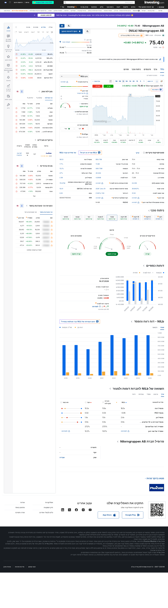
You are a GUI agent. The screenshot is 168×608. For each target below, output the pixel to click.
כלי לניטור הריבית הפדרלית (38, 11)
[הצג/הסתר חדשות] (110, 81)
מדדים (43, 27)
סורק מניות (84, 7)
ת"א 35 (50, 54)
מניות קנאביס (82, 11)
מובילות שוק (47, 91)
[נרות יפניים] (161, 81)
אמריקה (73, 11)
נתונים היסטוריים (152, 75)
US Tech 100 (48, 70)
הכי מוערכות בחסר (46, 212)
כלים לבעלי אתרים (46, 512)
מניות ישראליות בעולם (95, 11)
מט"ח (51, 27)
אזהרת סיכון (7, 567)
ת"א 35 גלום (48, 62)
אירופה (66, 11)
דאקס (51, 74)
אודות (22, 502)
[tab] (159, 218)
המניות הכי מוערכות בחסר (41, 206)
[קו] (157, 81)
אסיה (50, 11)
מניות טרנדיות (46, 166)
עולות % (39, 98)
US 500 (50, 66)
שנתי (162, 327)
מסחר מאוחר (108, 11)
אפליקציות (49, 502)
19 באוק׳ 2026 (100, 189)
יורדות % (30, 98)
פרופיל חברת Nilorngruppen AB (142, 441)
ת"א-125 (49, 58)
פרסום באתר (20, 507)
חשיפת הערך (66, 42)
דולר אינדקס (48, 78)
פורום (126, 69)
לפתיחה (124, 431)
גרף (155, 69)
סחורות (35, 27)
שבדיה (62, 457)
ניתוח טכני (136, 69)
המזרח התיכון (58, 11)
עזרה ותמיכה (20, 512)
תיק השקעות (48, 507)
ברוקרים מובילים (45, 140)
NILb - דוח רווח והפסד (149, 321)
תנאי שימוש (32, 567)
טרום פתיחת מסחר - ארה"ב (122, 11)
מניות (160, 11)
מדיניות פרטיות (19, 567)
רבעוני (154, 327)
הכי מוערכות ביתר (30, 212)
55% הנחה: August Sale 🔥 (43, 2)
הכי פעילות (49, 98)
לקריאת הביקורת (19, 154)
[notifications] (10, 2)
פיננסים (147, 69)
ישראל (144, 11)
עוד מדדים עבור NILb (68, 153)
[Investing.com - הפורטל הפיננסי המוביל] (154, 2)
